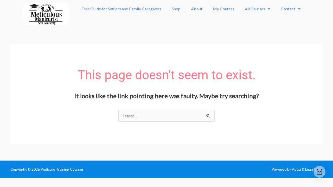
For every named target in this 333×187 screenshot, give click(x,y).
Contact (288, 8)
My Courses (223, 8)
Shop (176, 8)
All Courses (255, 8)
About (196, 8)
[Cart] (319, 172)
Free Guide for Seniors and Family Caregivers (121, 8)
